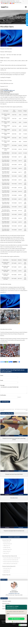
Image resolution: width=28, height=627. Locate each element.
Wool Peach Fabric (6, 543)
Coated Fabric (6, 570)
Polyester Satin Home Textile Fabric (10, 559)
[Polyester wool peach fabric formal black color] (14, 526)
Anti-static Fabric (6, 568)
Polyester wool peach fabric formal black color (14, 530)
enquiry (21, 435)
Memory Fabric (6, 551)
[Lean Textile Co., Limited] (5, 8)
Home (3, 622)
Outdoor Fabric (5, 574)
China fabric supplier (6, 601)
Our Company (13, 622)
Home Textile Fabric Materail (8, 556)
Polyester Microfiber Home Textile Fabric (11, 557)
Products (7, 622)
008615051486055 (6, 2)
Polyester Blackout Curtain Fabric (9, 563)
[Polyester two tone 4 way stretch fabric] (14, 469)
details (7, 435)
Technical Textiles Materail (8, 566)
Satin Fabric (5, 553)
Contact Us (19, 622)
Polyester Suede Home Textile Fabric (10, 561)
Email (8, 613)
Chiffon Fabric (5, 545)
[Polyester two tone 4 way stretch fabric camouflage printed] (14, 434)
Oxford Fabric (5, 572)
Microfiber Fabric (6, 549)
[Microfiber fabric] (14, 493)
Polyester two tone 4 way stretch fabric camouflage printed (14, 439)
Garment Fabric (24, 18)
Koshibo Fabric (6, 547)
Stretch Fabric (6, 541)
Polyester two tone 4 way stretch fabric (14, 474)
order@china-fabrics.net (16, 2)
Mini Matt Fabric (6, 603)
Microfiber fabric (14, 497)
